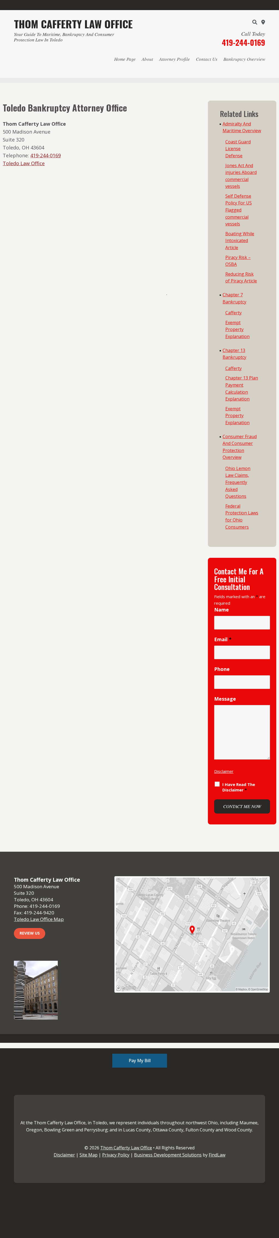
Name (221, 609)
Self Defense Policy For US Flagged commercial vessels (238, 210)
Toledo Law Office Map (39, 919)
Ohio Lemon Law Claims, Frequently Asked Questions (237, 482)
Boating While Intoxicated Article (239, 241)
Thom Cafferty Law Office (126, 1148)
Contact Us (206, 59)
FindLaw (217, 1155)
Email (223, 639)
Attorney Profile (174, 59)
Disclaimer (223, 771)
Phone (222, 669)
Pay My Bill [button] (140, 1061)
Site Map (89, 1155)
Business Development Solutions (168, 1155)
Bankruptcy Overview (244, 59)
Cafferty (233, 313)
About (147, 59)
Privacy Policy (115, 1155)
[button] (273, 1198)
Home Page (125, 59)
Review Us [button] (30, 933)
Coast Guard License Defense (238, 149)
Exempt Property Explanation (237, 329)
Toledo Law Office (24, 163)
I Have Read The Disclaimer (238, 787)
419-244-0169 (243, 42)
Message (225, 698)
